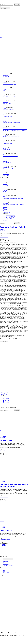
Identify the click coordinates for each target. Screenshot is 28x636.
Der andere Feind (7, 149)
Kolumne (5, 161)
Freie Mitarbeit (6, 212)
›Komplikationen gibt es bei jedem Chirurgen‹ (13, 204)
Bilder (4, 148)
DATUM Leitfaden (10, 217)
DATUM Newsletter (10, 215)
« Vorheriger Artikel (4, 393)
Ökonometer (6, 203)
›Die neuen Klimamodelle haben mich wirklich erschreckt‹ (14, 485)
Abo (4, 208)
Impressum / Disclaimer (8, 565)
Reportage (5, 114)
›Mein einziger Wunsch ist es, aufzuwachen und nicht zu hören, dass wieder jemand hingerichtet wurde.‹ (15, 129)
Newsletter (5, 213)
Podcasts (5, 209)
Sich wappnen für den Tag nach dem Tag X (13, 198)
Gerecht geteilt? (6, 530)
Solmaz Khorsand (4, 237)
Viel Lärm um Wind (7, 116)
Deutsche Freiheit (7, 162)
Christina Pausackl (4, 451)
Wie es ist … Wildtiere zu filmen (10, 156)
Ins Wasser (5, 185)
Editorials (5, 220)
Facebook (7, 398)
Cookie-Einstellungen (7, 558)
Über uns (5, 562)
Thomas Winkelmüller (5, 539)
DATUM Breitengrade (11, 216)
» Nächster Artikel (4, 394)
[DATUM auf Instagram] (5, 545)
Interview (5, 127)
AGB (4, 571)
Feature (4, 89)
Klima (4, 108)
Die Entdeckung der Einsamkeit (10, 168)
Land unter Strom (7, 103)
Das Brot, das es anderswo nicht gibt (11, 136)
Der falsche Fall (6, 76)
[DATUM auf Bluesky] (3, 545)
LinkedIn (7, 402)
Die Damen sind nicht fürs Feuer (10, 191)
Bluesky (7, 400)
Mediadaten (5, 561)
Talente (4, 210)
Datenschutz (5, 564)
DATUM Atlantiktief (10, 218)
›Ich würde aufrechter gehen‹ (9, 84)
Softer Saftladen (6, 175)
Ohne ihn (5, 90)
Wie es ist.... (5, 154)
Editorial (2, 37)
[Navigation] (0, 6)
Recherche (5, 75)
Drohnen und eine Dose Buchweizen (11, 122)
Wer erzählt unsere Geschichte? (10, 96)
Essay (4, 95)
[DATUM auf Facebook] (1, 545)
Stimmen (5, 82)
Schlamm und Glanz (7, 143)
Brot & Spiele (6, 167)
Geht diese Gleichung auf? (9, 109)
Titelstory (2, 475)
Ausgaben (5, 207)
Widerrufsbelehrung (7, 572)
